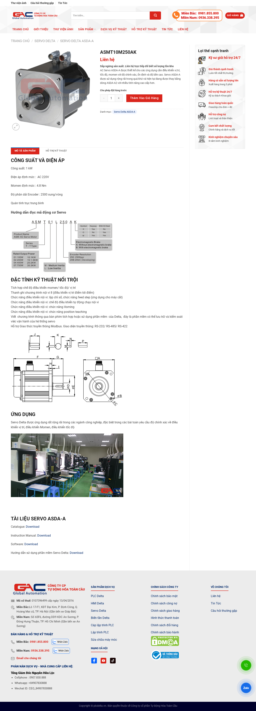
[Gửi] (155, 15)
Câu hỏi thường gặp (42, 3)
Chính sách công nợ (164, 603)
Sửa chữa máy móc (104, 639)
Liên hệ (183, 29)
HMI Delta (97, 603)
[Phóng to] (15, 126)
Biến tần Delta (100, 618)
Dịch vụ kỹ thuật (114, 29)
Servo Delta (98, 610)
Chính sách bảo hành (165, 632)
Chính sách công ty (164, 587)
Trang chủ (20, 29)
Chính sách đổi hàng (164, 625)
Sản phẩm (85, 29)
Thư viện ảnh (18, 3)
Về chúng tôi (219, 587)
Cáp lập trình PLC (102, 625)
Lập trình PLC (100, 632)
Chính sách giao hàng (165, 610)
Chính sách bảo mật (164, 596)
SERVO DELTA (44, 41)
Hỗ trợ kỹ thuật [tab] (56, 150)
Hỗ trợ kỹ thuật (144, 29)
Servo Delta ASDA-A (77, 41)
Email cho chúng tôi (28, 658)
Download (32, 526)
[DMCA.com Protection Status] (165, 641)
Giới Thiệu (41, 29)
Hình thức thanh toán (165, 618)
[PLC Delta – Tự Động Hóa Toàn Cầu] (34, 15)
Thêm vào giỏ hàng (144, 98)
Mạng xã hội (99, 648)
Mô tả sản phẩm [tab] (25, 150)
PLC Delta (97, 596)
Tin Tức (62, 3)
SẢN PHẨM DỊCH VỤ (103, 587)
